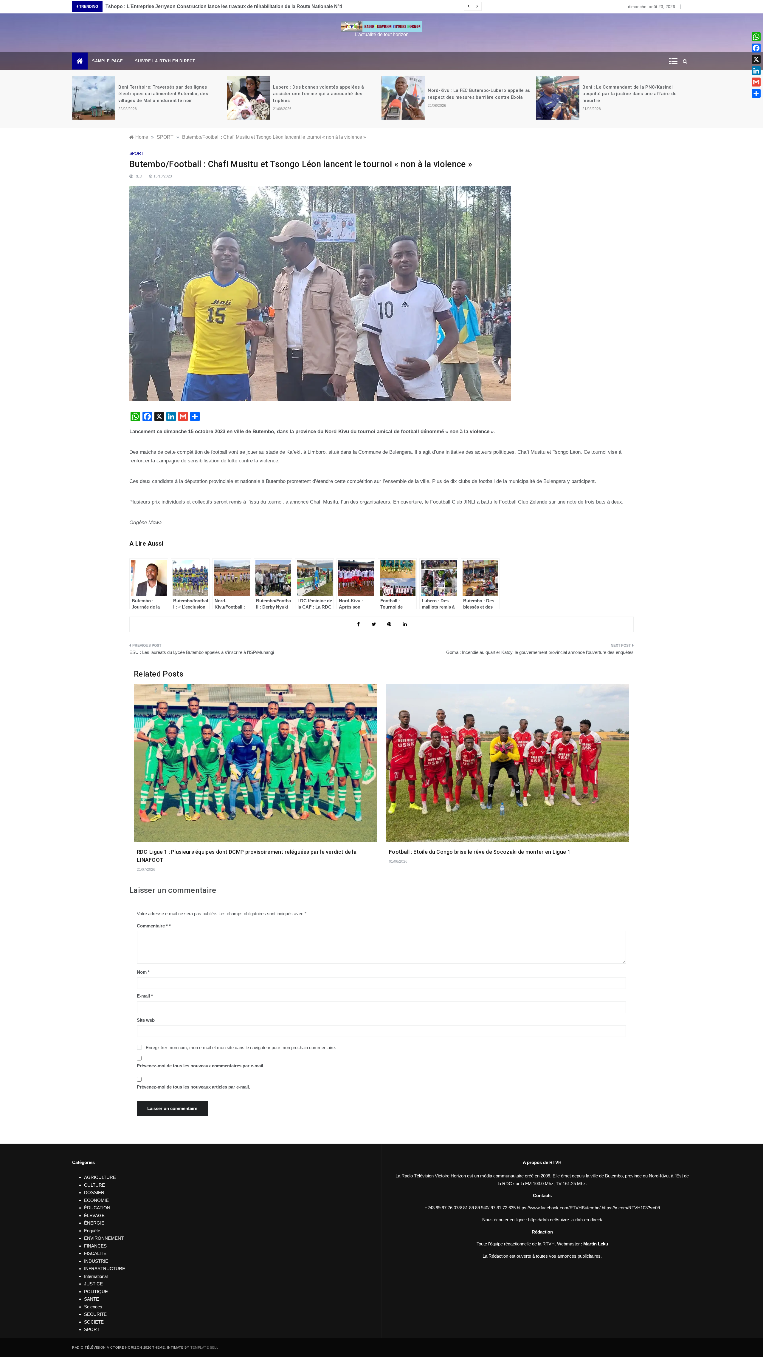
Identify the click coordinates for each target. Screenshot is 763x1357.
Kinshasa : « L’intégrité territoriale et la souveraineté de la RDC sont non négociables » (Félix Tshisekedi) (635, 93)
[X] (756, 59)
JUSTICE (93, 1283)
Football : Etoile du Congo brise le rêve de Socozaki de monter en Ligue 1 (479, 852)
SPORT (136, 153)
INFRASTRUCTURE (104, 1268)
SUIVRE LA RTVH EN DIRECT (165, 61)
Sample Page (107, 61)
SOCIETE (94, 1321)
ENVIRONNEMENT (104, 1238)
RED (138, 176)
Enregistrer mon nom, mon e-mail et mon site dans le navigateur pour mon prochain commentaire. (241, 1047)
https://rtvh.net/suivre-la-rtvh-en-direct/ (565, 1219)
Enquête (92, 1230)
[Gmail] (756, 82)
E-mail (145, 995)
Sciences (93, 1306)
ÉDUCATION (97, 1207)
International (96, 1276)
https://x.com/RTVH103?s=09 (631, 1207)
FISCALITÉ (95, 1253)
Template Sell (204, 1347)
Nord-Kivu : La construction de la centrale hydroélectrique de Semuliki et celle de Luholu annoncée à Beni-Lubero (234, 6)
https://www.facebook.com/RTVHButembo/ (559, 1207)
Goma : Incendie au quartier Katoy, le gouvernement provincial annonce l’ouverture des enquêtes (540, 652)
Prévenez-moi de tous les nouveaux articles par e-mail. (193, 1086)
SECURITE (95, 1314)
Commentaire (152, 925)
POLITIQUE (96, 1291)
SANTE (91, 1299)
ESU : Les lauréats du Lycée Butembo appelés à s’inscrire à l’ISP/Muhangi (201, 652)
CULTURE (94, 1185)
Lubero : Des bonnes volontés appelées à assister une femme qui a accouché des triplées (164, 93)
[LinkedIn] (756, 70)
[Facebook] (756, 48)
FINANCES (95, 1245)
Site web (146, 1020)
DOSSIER (94, 1192)
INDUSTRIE (96, 1261)
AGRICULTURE (100, 1177)
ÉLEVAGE (94, 1215)
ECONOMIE (96, 1200)
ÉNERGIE (94, 1222)
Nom (143, 972)
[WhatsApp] (756, 36)
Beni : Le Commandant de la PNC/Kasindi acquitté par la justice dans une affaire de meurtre (475, 93)
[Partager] (756, 93)
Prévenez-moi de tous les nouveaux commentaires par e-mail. (200, 1065)
